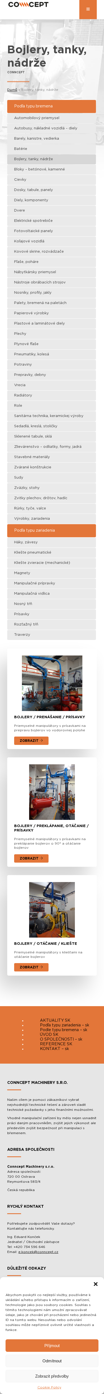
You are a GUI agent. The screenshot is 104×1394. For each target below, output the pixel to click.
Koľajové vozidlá (29, 241)
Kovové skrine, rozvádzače (39, 251)
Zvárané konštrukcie (32, 467)
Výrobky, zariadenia (32, 519)
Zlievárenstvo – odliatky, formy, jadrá (48, 447)
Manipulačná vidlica (32, 594)
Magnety (22, 573)
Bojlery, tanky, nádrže (33, 159)
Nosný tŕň (23, 604)
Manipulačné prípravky (34, 583)
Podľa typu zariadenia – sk (64, 1025)
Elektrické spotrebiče (33, 221)
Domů (12, 89)
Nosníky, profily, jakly (33, 293)
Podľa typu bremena (33, 106)
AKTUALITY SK (55, 1021)
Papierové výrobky (31, 313)
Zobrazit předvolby (52, 1376)
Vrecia (20, 385)
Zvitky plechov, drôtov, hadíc (40, 498)
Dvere (19, 210)
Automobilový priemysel (36, 118)
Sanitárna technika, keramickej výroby (48, 416)
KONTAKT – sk (54, 1049)
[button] (95, 1284)
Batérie (20, 149)
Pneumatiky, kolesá (31, 354)
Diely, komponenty (31, 200)
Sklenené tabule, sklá (33, 436)
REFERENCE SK (56, 1044)
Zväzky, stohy (27, 488)
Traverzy (22, 635)
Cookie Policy (49, 1387)
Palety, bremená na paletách (40, 303)
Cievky (20, 180)
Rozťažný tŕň (26, 624)
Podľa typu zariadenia (34, 531)
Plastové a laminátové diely (39, 323)
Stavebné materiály (32, 457)
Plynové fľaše (26, 344)
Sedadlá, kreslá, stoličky (35, 426)
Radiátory (23, 395)
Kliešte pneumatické (32, 552)
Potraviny (23, 364)
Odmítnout (52, 1360)
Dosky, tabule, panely (33, 190)
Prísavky (21, 614)
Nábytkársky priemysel (35, 272)
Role (18, 406)
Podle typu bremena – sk (63, 1030)
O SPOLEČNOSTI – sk (61, 1039)
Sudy (18, 477)
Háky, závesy (26, 542)
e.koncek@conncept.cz (38, 1252)
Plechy (20, 334)
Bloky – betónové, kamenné (39, 169)
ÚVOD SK (49, 1035)
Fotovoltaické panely (33, 231)
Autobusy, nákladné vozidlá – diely (45, 128)
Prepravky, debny (30, 375)
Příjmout (52, 1345)
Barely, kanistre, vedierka (36, 138)
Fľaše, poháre (26, 262)
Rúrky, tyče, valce (30, 508)
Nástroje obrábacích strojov (40, 282)
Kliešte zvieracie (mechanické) (42, 563)
